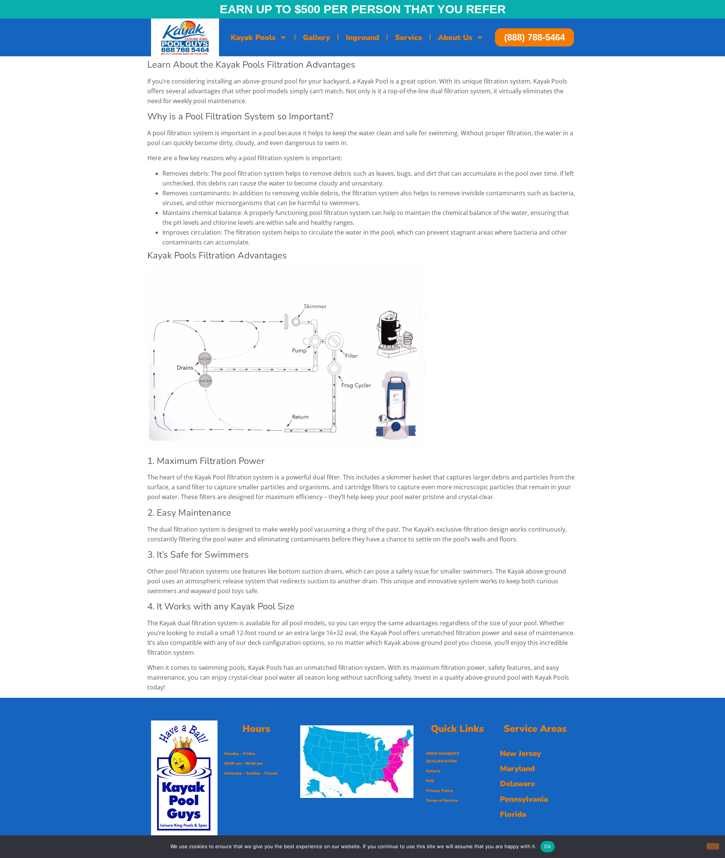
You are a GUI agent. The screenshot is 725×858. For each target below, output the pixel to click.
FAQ (430, 781)
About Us (455, 37)
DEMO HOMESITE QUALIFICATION (442, 757)
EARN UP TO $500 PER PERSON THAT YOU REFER (363, 9)
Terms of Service (442, 800)
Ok (547, 846)
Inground (362, 37)
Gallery (316, 37)
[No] (712, 846)
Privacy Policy (439, 790)
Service (408, 37)
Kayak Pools (253, 37)
